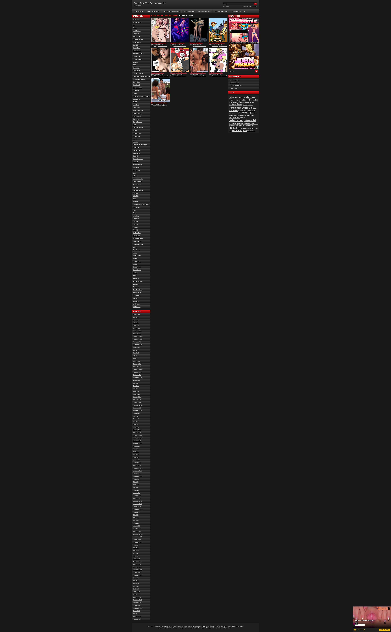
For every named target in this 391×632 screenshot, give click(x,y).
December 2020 (137, 501)
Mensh (135, 193)
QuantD (135, 221)
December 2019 (137, 534)
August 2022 (136, 446)
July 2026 (135, 317)
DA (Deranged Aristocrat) (141, 76)
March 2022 (136, 460)
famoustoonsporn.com (236, 85)
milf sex (245, 128)
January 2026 (137, 333)
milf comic (238, 128)
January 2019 (137, 564)
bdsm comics (202, 46)
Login (228, 6)
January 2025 (137, 366)
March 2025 (136, 361)
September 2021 (137, 476)
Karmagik (136, 167)
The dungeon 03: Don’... (196, 43)
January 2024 (137, 399)
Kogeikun (136, 170)
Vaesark (135, 298)
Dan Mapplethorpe (139, 79)
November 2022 (137, 438)
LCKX (135, 176)
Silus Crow (137, 255)
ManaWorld (137, 184)
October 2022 (137, 441)
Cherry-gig (136, 68)
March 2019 (136, 559)
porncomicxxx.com (221, 11)
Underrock (136, 295)
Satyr (135, 247)
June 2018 (136, 583)
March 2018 (136, 591)
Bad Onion (137, 31)
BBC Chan (136, 36)
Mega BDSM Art (189, 11)
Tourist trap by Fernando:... (177, 43)
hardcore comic (234, 115)
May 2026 (136, 323)
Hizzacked (136, 136)
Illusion (135, 142)
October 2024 (137, 375)
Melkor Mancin (138, 190)
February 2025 (137, 364)
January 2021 (137, 498)
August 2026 (136, 314)
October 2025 (137, 342)
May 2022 (136, 454)
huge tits (242, 117)
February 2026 (137, 331)
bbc (157, 75)
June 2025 (136, 353)
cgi (241, 105)
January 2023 (137, 432)
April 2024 (136, 391)
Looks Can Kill (138, 179)
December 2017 (137, 600)
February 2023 (137, 430)
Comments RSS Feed (252, 6)
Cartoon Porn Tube (238, 11)
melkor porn (250, 125)
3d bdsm (196, 46)
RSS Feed (245, 6)
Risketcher (137, 233)
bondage (176, 46)
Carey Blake (137, 56)
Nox (134, 210)
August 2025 (136, 347)
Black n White (138, 39)
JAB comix (137, 150)
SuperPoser (137, 270)
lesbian (256, 124)
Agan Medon (137, 22)
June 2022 (136, 452)
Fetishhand (137, 113)
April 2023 (136, 424)
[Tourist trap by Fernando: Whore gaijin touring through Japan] (179, 30)
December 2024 (137, 369)
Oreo (134, 213)
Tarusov (136, 278)
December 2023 (137, 402)
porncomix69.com (153, 11)
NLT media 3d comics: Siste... (198, 73)
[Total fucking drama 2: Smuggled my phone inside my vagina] (218, 30)
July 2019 (135, 548)
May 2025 (136, 355)
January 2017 (137, 616)
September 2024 (137, 377)
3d (193, 46)
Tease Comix (137, 281)
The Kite (136, 287)
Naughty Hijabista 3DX (141, 204)
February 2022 (137, 462)
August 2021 (136, 479)
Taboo (135, 275)
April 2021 (136, 490)
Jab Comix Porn (234, 83)
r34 (219, 46)
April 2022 (136, 457)
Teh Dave (136, 284)
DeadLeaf (136, 85)
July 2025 (135, 350)
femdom (239, 113)
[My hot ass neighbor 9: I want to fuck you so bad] (160, 30)
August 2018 (136, 578)
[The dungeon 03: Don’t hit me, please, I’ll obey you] (199, 30)
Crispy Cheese (138, 73)
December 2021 (137, 468)
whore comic (251, 131)
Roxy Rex (136, 236)
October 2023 (137, 408)
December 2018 (137, 567)
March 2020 (136, 526)
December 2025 (137, 336)
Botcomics (137, 51)
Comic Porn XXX (234, 80)
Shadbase (136, 250)
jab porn (242, 123)
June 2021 (136, 484)
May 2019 (136, 553)
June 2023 (136, 419)
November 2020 (137, 504)
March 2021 (136, 493)
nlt (200, 75)
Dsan (135, 93)
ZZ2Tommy (137, 307)
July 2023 (135, 416)
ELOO (135, 102)
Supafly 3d (137, 267)
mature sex (243, 125)
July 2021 (135, 482)
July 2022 (135, 449)
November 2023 (137, 405)
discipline (183, 46)
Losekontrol (137, 181)
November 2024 (137, 372)
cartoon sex (234, 105)
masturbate (232, 125)
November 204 (137, 619)
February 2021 (137, 495)
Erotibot (136, 105)
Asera (135, 28)
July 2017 (135, 613)
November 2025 (137, 339)
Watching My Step (181, 75)
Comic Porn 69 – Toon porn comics (150, 3)
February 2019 (137, 561)
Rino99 (135, 230)
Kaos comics (137, 164)
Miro (134, 199)
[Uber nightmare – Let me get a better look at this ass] (160, 60)
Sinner (135, 258)
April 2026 (136, 325)
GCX (134, 125)
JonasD (135, 162)
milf (155, 46)
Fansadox (136, 107)
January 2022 (137, 465)
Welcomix (136, 304)
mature (238, 125)
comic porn (235, 108)
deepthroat (232, 113)
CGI (134, 65)
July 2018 (135, 580)
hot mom (241, 115)
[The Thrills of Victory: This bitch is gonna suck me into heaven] (218, 60)
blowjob (221, 75)
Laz (134, 173)
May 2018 (136, 586)
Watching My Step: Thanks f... (178, 73)
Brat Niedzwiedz (138, 53)
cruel (179, 46)
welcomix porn (239, 130)
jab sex (250, 124)
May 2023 (136, 421)
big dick (252, 100)
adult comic (237, 97)
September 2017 (137, 608)
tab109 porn (251, 128)
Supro (135, 273)
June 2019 (136, 550)
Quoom (135, 224)
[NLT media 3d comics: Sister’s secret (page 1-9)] (160, 90)
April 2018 (136, 589)
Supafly (135, 264)
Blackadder (137, 42)
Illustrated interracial (140, 144)
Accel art (136, 19)
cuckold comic (242, 110)
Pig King (136, 216)
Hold (134, 139)
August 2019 (136, 545)
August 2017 (136, 611)
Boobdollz (136, 48)
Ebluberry (136, 99)
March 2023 (136, 427)
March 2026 (136, 328)
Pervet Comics (234, 88)
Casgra (135, 62)
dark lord (161, 75)
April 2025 (136, 358)
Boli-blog (136, 45)
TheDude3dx (137, 290)
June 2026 (136, 320)
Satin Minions (138, 244)
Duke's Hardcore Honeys (141, 96)
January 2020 (137, 531)
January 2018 (137, 597)
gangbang (246, 113)
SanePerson (137, 241)
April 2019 (136, 556)
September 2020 (137, 509)
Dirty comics (137, 88)
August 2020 (136, 512)
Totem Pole (137, 292)
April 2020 (136, 523)
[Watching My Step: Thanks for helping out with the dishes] (179, 60)
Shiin (135, 253)
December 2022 (137, 435)
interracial (166, 75)
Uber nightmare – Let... (157, 73)
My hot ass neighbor (162, 46)
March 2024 (136, 394)
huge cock (249, 115)
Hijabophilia (137, 133)
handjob (254, 113)
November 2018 (137, 570)
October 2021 (137, 473)
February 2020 (137, 528)
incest (175, 75)
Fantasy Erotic (138, 110)
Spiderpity (136, 261)
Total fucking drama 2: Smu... (217, 43)
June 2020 (136, 517)
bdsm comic (239, 100)
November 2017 (137, 602)
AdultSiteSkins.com (226, 628)
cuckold (225, 75)
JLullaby (136, 156)
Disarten (136, 90)
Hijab (135, 130)
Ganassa (136, 119)
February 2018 (137, 594)
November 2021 (137, 471)
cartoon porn (215, 46)
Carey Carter (137, 59)
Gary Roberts (137, 122)
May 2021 (136, 487)
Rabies (135, 227)
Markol (135, 187)
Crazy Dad (136, 70)
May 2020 (136, 520)
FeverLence (137, 116)
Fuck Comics (138, 11)
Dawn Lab (136, 82)
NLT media (136, 207)
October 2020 (137, 506)
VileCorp (136, 301)
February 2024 (137, 397)
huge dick (234, 117)
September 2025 (137, 344)
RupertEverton (138, 238)
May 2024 (136, 388)
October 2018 (137, 572)
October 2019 (137, 539)
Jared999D (136, 153)
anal (245, 97)
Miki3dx (135, 196)
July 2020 (135, 515)
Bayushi (136, 33)
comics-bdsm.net (204, 11)
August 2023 (136, 413)
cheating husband (248, 105)
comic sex (249, 107)
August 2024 (136, 380)
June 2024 (136, 386)
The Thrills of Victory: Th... (216, 73)
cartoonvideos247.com (171, 11)
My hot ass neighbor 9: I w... (158, 43)
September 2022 (137, 443)
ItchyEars (136, 147)
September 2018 (137, 575)
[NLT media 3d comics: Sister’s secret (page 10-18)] (199, 60)
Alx (134, 25)
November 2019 (137, 537)
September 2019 (137, 542)
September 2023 (137, 410)
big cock (216, 75)
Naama (135, 201)
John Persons (138, 159)
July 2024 (135, 383)
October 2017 (137, 605)
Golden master (138, 127)
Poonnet (136, 218)
